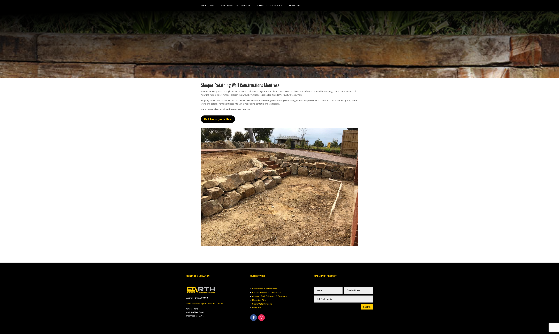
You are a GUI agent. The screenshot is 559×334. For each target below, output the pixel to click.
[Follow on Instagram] (261, 294)
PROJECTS (262, 6)
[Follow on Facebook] (253, 294)
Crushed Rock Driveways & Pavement (269, 272)
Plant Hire (256, 284)
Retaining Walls (259, 276)
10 (290, 216)
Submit (366, 283)
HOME (204, 6)
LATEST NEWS (226, 6)
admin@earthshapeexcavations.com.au (204, 279)
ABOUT (213, 6)
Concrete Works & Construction (266, 269)
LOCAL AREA (276, 6)
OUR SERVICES (243, 6)
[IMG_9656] (279, 222)
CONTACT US (294, 6)
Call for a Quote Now (218, 119)
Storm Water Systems (262, 280)
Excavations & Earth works (264, 265)
